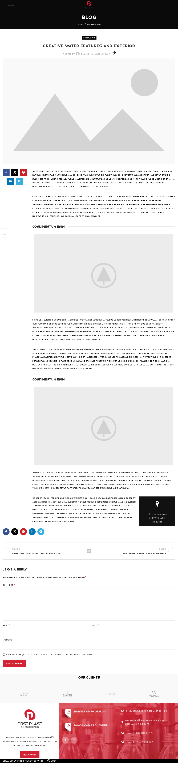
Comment (9, 585)
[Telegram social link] (19, 181)
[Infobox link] (84, 713)
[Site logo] (89, 5)
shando (85, 54)
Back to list (89, 550)
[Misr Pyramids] (24, 694)
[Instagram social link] (74, 740)
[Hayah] (110, 694)
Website (7, 639)
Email (95, 625)
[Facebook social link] (6, 172)
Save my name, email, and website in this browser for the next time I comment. (52, 654)
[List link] (148, 711)
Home (81, 24)
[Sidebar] (4, 233)
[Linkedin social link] (10, 181)
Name (6, 625)
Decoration (93, 24)
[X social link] (14, 172)
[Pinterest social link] (23, 172)
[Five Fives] (154, 694)
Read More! (29, 754)
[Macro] (67, 694)
